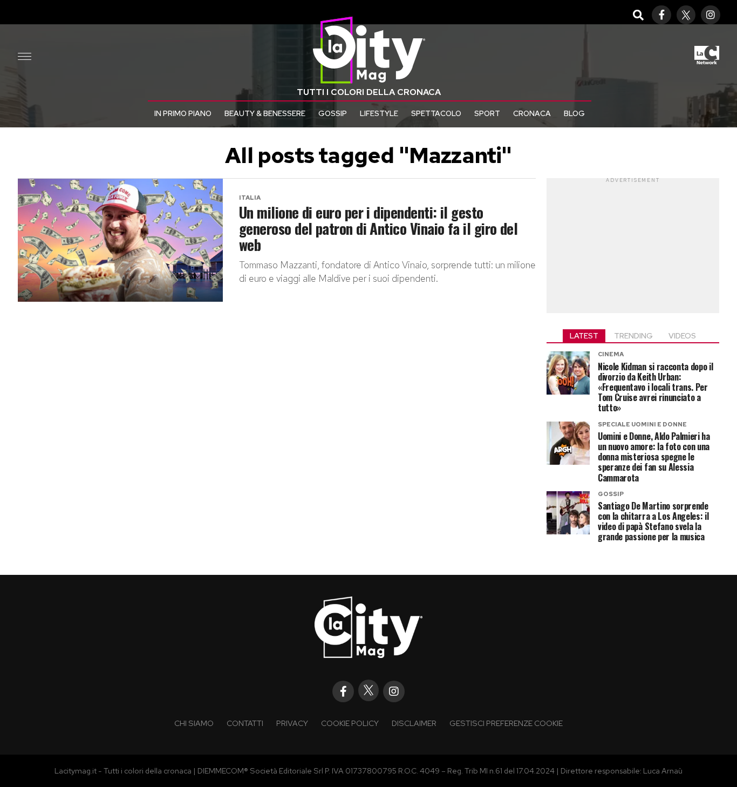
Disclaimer (414, 723)
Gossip (332, 113)
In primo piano (182, 113)
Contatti (245, 723)
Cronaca (532, 113)
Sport (487, 113)
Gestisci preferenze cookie (506, 723)
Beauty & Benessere (264, 113)
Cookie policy (350, 723)
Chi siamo (194, 723)
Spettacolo (436, 113)
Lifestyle (379, 113)
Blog (574, 113)
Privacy (292, 723)
